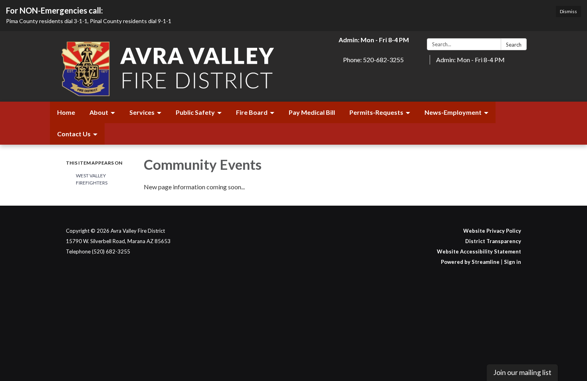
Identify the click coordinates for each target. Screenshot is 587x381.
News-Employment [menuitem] (453, 112)
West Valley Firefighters (91, 179)
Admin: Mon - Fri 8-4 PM (470, 59)
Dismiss (568, 11)
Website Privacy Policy (492, 231)
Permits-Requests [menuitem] (376, 112)
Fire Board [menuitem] (252, 112)
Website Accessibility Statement (479, 251)
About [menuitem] (98, 112)
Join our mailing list (522, 372)
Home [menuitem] (66, 112)
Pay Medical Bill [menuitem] (312, 112)
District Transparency (493, 241)
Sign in (512, 262)
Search (514, 44)
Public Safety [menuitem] (195, 112)
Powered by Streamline (470, 262)
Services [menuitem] (142, 112)
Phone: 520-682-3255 (373, 59)
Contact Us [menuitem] (74, 133)
